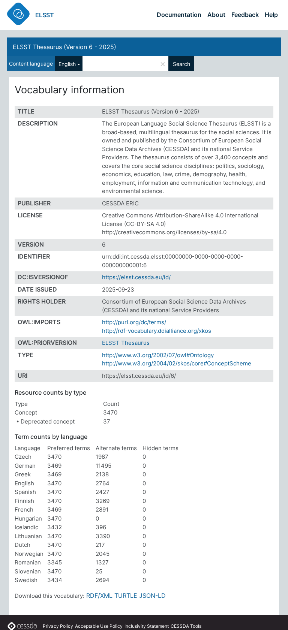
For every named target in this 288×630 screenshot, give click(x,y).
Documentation (179, 14)
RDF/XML (99, 595)
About (216, 14)
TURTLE (125, 595)
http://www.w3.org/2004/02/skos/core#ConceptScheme (176, 363)
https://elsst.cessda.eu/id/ (136, 277)
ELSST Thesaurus (126, 342)
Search (181, 64)
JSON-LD (152, 595)
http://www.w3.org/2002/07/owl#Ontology (158, 355)
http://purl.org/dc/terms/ (134, 322)
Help (271, 14)
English (67, 64)
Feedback (245, 14)
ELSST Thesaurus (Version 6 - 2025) (64, 47)
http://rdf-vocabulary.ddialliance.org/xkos (156, 330)
